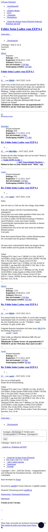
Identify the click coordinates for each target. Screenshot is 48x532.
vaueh (3, 172)
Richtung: (23, 434)
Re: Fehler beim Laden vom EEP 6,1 (19, 142)
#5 (2, 376)
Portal (18, 480)
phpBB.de (28, 490)
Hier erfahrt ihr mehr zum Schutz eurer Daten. (19, 525)
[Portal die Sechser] (24, 2)
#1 (2, 80)
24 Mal (24, 135)
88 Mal (28, 183)
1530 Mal (25, 64)
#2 (2, 151)
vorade (8, 333)
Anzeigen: (7, 432)
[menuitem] (8, 13)
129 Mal (24, 181)
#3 (2, 197)
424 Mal (28, 67)
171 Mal (28, 137)
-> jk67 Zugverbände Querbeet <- (30, 162)
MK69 (3, 53)
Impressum (5, 498)
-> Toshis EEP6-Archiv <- (12, 160)
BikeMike (5, 126)
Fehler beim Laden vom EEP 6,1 (21, 29)
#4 (2, 313)
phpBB (13, 486)
